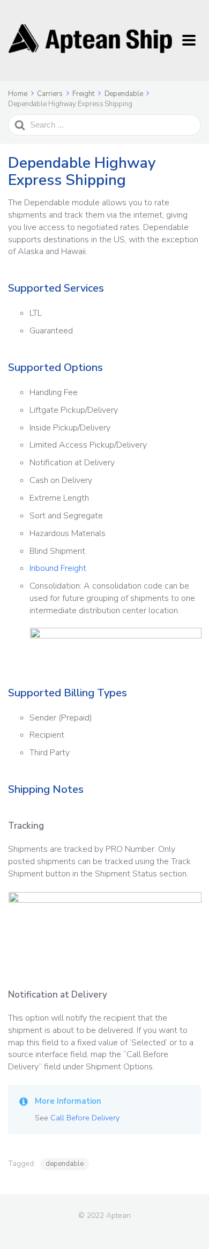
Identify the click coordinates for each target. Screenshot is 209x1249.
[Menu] (191, 41)
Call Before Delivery (85, 1117)
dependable (65, 1164)
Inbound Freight (57, 568)
